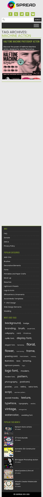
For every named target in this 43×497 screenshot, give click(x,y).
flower (9, 351)
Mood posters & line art (24, 470)
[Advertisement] (21, 106)
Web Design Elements (12, 307)
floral (31, 344)
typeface (10, 403)
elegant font (10, 345)
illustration (9, 361)
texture (25, 398)
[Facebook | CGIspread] (10, 14)
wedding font (27, 415)
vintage (10, 409)
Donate (7, 238)
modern (25, 370)
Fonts (6, 270)
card (19, 333)
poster (8, 386)
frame (30, 351)
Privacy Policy (9, 246)
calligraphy (9, 333)
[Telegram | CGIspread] (22, 14)
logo (23, 365)
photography (11, 382)
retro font (33, 386)
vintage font (23, 409)
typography (23, 404)
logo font (11, 371)
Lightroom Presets (11, 286)
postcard (24, 381)
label (18, 361)
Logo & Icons (9, 290)
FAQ (5, 233)
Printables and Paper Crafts (15, 274)
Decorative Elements (12, 265)
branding (10, 328)
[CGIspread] (21, 10)
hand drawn (24, 356)
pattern (22, 376)
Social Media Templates (13, 299)
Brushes (7, 261)
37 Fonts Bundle (21, 438)
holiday (33, 356)
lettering (27, 361)
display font (24, 338)
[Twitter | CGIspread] (16, 14)
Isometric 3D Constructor (25, 449)
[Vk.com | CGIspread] (33, 14)
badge (26, 323)
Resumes (7, 282)
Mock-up (7, 278)
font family (20, 351)
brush (21, 328)
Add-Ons (7, 257)
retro (23, 386)
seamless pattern (19, 392)
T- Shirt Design (10, 303)
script (8, 392)
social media (11, 397)
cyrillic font (9, 338)
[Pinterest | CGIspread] (27, 14)
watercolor (12, 415)
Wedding (7, 311)
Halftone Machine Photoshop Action (21, 41)
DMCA (6, 242)
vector (33, 404)
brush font (31, 329)
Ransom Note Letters (23, 427)
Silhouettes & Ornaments (14, 294)
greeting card (11, 356)
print (16, 387)
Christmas (27, 333)
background (13, 323)
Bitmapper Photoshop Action (26, 460)
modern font (10, 377)
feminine (20, 345)
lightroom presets (12, 365)
